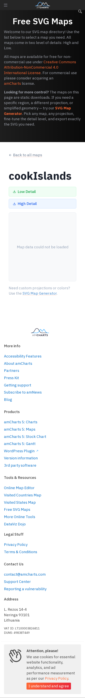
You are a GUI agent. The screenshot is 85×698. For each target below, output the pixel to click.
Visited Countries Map (22, 495)
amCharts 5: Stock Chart (25, 436)
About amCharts (18, 363)
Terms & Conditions (20, 551)
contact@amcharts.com (25, 574)
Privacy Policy (15, 544)
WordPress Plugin (19, 451)
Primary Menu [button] (5, 5)
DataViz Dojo (15, 524)
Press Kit (11, 377)
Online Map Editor (19, 487)
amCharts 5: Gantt (20, 443)
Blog (8, 399)
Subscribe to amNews (23, 392)
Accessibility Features (23, 356)
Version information (21, 458)
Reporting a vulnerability (25, 588)
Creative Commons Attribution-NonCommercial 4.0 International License (40, 67)
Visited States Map (20, 502)
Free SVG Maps (17, 509)
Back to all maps (27, 155)
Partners (11, 370)
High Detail (27, 203)
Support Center (17, 581)
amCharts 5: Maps (19, 429)
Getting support (17, 385)
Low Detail (27, 191)
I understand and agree (48, 686)
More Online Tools (19, 516)
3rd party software (20, 465)
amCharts (42, 5)
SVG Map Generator (40, 293)
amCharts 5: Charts (20, 422)
